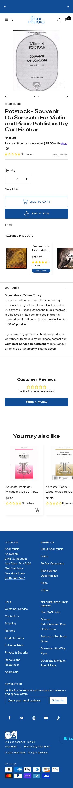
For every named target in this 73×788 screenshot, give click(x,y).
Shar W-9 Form (50, 615)
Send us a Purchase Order (54, 642)
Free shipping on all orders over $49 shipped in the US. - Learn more (36, 8)
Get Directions (14, 572)
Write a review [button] (36, 405)
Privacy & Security (16, 656)
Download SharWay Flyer (53, 654)
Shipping (10, 627)
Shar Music (13, 107)
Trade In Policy (14, 641)
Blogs (44, 586)
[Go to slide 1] (34, 99)
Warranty (12, 291)
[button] (11, 23)
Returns (10, 634)
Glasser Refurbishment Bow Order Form (53, 627)
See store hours (15, 576)
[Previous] (6, 99)
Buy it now (40, 217)
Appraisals (11, 675)
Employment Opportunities (49, 577)
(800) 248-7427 (15, 581)
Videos (45, 593)
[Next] (66, 99)
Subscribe (58, 704)
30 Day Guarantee (52, 567)
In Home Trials (14, 648)
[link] (36, 23)
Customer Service (16, 612)
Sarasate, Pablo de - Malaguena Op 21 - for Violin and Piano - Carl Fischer (20, 493)
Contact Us (12, 619)
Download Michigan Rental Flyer (53, 667)
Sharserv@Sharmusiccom (40, 352)
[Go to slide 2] (38, 99)
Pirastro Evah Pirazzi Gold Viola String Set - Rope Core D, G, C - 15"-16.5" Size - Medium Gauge (41, 252)
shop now (41, 274)
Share (9, 228)
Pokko (44, 559)
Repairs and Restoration (12, 666)
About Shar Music (52, 552)
